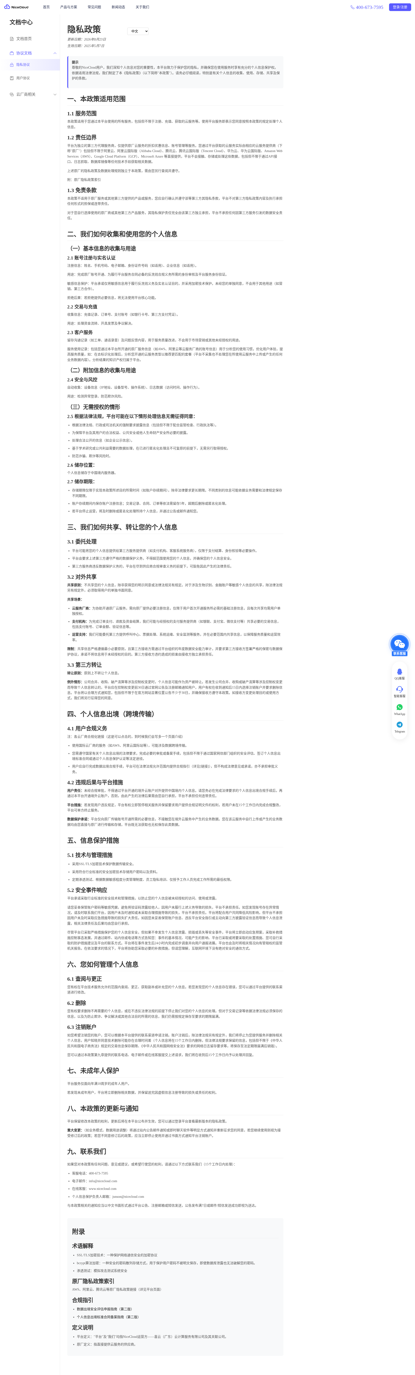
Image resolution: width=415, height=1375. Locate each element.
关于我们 (142, 7)
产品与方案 (68, 7)
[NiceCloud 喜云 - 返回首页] (17, 7)
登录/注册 (400, 7)
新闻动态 (118, 7)
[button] (399, 648)
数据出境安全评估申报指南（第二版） (105, 1309)
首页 (46, 7)
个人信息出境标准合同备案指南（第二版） (109, 1317)
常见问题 (94, 7)
